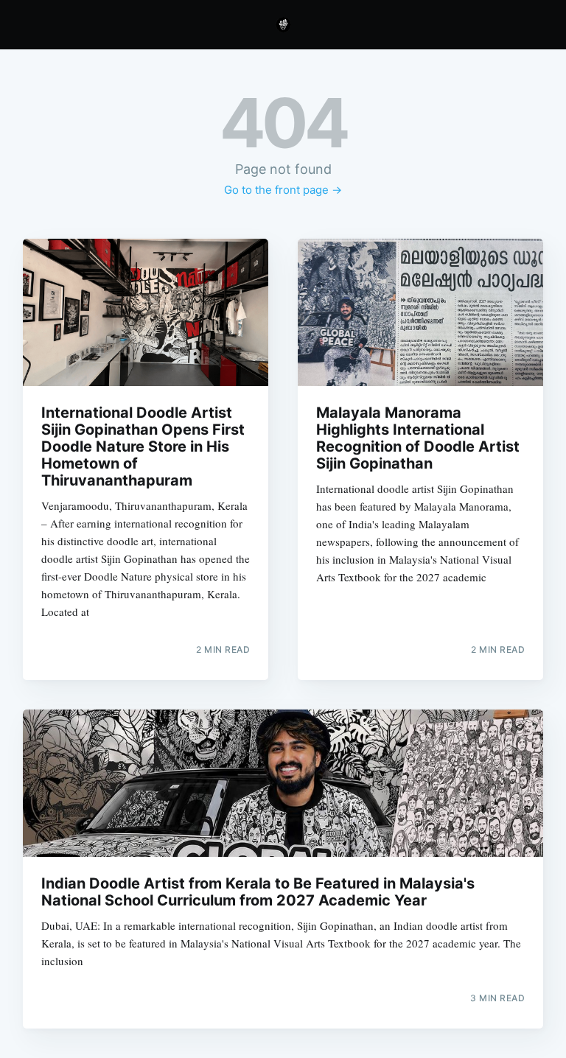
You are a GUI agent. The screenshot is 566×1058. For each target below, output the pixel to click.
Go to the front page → (283, 190)
